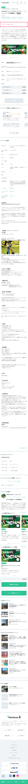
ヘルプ (14, 742)
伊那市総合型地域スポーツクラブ (16, 694)
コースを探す (21, 735)
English (14, 2)
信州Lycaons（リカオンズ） (13, 494)
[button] (10, 57)
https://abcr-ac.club (14, 154)
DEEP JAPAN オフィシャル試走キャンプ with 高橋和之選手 (17, 605)
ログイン (21, 3)
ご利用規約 (14, 750)
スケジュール (9, 781)
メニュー (25, 3)
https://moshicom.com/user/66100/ (18, 427)
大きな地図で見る (23, 448)
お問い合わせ (14, 745)
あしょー (8, 112)
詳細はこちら (12, 191)
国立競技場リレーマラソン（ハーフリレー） (17, 614)
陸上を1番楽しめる (7, 116)
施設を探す (7, 735)
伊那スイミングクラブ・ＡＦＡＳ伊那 (17, 703)
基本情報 (3, 781)
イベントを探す (7, 730)
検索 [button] (17, 3)
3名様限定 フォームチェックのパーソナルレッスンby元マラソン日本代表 (17, 646)
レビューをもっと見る (14, 132)
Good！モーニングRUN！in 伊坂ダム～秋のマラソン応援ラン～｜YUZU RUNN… (17, 662)
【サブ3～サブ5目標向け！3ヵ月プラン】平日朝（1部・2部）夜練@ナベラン (17, 654)
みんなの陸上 (4, 531)
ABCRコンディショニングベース (18, 297)
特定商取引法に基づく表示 (14, 758)
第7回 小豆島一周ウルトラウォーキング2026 (17, 622)
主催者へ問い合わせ (14, 584)
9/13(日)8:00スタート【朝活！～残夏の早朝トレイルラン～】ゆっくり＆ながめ (17, 637)
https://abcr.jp (4, 426)
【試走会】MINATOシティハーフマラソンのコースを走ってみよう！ (17, 670)
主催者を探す (21, 730)
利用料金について (14, 747)
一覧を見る (23, 512)
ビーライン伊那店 (12, 686)
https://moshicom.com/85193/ (8, 366)
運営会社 (14, 755)
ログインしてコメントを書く (14, 481)
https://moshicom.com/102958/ (8, 360)
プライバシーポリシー (14, 752)
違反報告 (25, 579)
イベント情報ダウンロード (14, 593)
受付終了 (23, 781)
